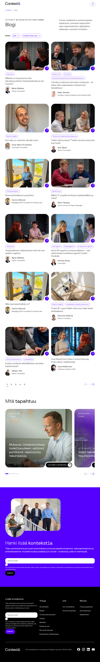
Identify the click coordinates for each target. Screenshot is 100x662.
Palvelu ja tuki (44, 626)
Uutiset (42, 618)
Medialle (42, 622)
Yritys (42, 601)
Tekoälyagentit (69, 246)
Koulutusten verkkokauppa (49, 634)
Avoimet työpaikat (69, 611)
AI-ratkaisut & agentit (85, 246)
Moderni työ (56, 74)
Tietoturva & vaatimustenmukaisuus (64, 136)
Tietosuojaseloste (86, 607)
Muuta (83, 601)
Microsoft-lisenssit (46, 630)
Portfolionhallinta (12, 191)
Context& (8, 10)
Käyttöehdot (84, 615)
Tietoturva (10, 74)
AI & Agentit (56, 246)
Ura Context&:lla (68, 607)
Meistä (41, 611)
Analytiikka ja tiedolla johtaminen (77, 304)
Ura (64, 601)
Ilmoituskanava (85, 611)
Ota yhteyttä (43, 607)
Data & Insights (12, 136)
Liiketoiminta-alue (30, 36)
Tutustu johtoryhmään (47, 615)
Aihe (14, 36)
